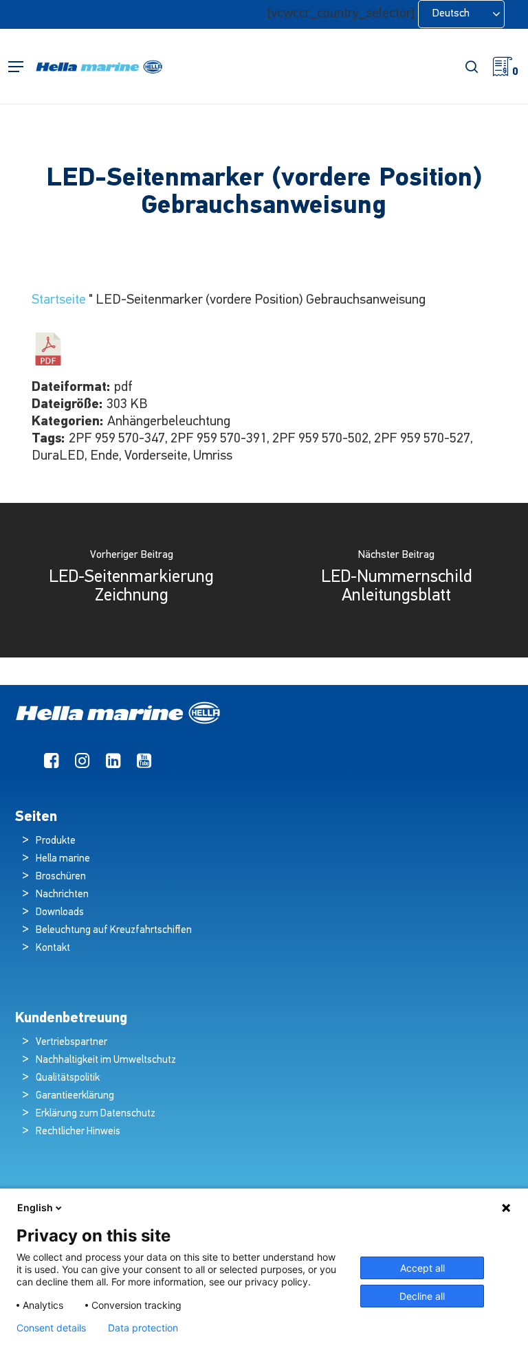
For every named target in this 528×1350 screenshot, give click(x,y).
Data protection (143, 1328)
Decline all (422, 1296)
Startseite (59, 300)
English (35, 1207)
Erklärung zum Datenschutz (95, 1114)
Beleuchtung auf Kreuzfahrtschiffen (114, 930)
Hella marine (63, 859)
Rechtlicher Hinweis (78, 1132)
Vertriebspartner (71, 1042)
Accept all (422, 1268)
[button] (15, 67)
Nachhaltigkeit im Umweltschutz (106, 1060)
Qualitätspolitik (68, 1078)
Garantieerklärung (75, 1096)
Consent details (51, 1328)
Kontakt (53, 948)
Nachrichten (62, 895)
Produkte (56, 841)
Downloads (60, 913)
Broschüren (61, 877)
